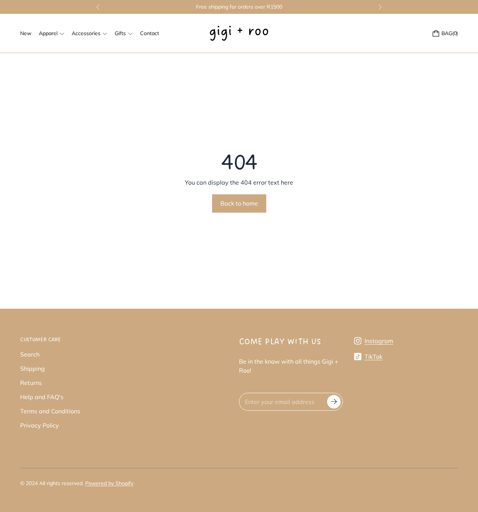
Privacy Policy (39, 425)
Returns (31, 382)
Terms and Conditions (50, 411)
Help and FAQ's (41, 397)
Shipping (32, 368)
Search (30, 354)
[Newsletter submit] (334, 401)
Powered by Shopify (109, 483)
